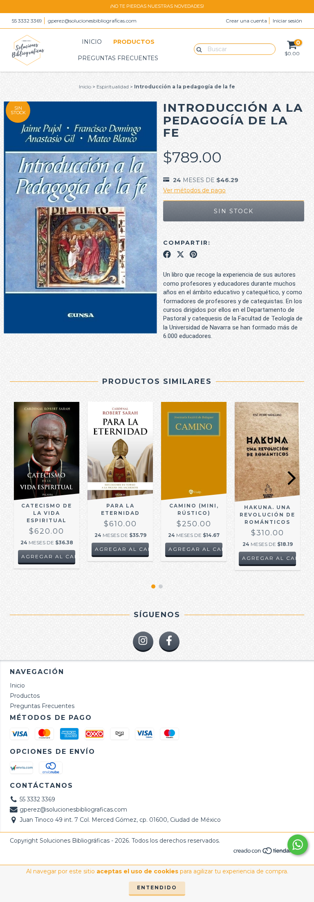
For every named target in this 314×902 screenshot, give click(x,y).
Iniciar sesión (287, 21)
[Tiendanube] (268, 853)
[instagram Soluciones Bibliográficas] (143, 641)
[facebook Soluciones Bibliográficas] (169, 641)
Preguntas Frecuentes (118, 58)
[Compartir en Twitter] (180, 254)
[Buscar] (197, 48)
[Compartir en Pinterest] (193, 254)
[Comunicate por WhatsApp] (297, 844)
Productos (134, 41)
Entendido (157, 887)
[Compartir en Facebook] (167, 254)
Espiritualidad (112, 86)
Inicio (92, 41)
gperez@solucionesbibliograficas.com (92, 21)
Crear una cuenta (246, 21)
